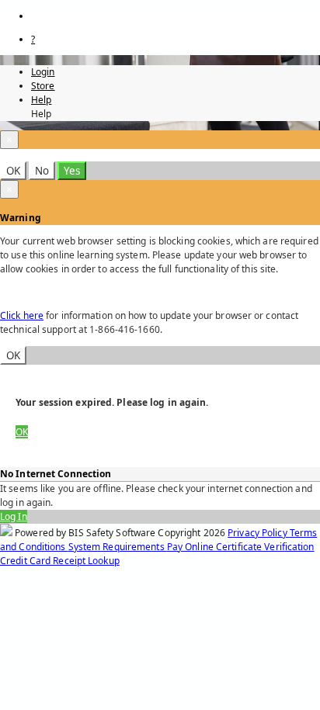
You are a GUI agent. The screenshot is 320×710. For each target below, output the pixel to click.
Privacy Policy (259, 532)
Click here (21, 315)
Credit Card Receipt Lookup (60, 560)
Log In (13, 516)
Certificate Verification (265, 546)
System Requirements (117, 546)
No (42, 171)
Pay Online (191, 546)
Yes (72, 171)
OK (13, 171)
